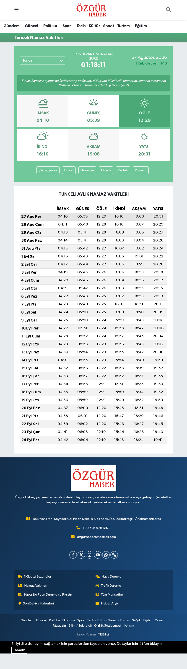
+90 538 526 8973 (96, 528)
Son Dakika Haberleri (38, 603)
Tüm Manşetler (112, 594)
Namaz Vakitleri (35, 585)
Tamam (19, 650)
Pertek (123, 170)
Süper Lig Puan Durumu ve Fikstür (47, 594)
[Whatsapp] (106, 555)
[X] (81, 555)
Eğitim (141, 26)
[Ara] (168, 10)
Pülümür (141, 170)
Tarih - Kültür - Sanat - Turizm (103, 26)
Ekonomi (68, 620)
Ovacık (106, 170)
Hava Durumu (111, 576)
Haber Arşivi (110, 603)
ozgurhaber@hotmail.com (96, 537)
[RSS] (114, 555)
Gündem (11, 26)
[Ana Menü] (16, 10)
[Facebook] (73, 555)
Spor (66, 26)
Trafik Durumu (111, 585)
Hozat (69, 170)
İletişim (129, 625)
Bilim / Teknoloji (80, 625)
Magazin (59, 625)
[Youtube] (97, 555)
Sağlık (136, 620)
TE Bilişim (104, 634)
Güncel (31, 26)
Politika (50, 26)
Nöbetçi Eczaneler (37, 576)
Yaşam (159, 620)
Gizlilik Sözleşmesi (107, 625)
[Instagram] (89, 555)
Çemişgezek (48, 170)
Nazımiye (87, 170)
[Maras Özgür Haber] (91, 10)
